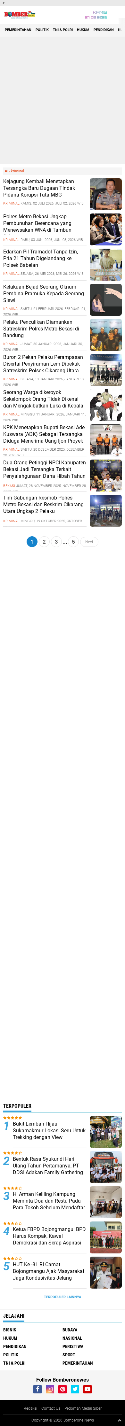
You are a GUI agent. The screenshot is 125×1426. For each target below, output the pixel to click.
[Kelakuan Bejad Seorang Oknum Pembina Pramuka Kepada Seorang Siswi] (106, 314)
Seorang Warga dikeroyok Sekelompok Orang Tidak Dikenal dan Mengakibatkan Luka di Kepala (43, 399)
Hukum (83, 30)
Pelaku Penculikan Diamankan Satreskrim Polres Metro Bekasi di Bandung (41, 328)
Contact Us (50, 1408)
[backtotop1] (119, 1420)
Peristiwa (73, 1346)
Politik (42, 30)
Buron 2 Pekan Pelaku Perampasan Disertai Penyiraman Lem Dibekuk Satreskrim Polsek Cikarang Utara (43, 364)
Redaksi (30, 1408)
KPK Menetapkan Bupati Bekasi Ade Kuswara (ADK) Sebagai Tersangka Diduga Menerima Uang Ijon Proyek (44, 434)
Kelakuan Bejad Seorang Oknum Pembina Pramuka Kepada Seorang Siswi (43, 293)
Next (89, 541)
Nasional (72, 1338)
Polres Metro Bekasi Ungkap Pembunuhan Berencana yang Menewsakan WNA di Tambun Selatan (37, 226)
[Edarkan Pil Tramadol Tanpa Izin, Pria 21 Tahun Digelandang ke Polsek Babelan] (106, 279)
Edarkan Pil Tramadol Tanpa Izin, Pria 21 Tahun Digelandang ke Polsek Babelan (40, 258)
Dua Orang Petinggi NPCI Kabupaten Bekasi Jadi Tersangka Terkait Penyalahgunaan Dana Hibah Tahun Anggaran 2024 (44, 472)
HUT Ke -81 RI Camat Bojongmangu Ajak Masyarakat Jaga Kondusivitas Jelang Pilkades (48, 1274)
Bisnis (9, 1329)
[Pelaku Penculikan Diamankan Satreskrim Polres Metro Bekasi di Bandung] (106, 349)
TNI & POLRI (63, 30)
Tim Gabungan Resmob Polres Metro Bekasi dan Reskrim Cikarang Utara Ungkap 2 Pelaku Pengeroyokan (43, 508)
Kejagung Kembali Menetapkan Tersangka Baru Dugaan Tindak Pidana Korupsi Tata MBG (39, 188)
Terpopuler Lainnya (62, 1297)
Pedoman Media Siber (83, 1408)
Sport (69, 1354)
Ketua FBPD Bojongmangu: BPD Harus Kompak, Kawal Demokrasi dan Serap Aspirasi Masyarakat (49, 1239)
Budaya (70, 1329)
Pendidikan (104, 30)
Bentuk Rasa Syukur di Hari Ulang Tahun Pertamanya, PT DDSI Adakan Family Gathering (48, 1165)
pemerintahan (18, 30)
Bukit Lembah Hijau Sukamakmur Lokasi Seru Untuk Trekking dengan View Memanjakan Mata (49, 1134)
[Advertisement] (62, 100)
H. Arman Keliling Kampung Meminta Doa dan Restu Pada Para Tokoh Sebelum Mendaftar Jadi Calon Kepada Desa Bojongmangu (49, 1207)
